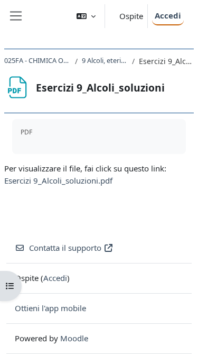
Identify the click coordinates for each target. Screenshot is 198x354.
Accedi (168, 15)
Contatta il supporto (65, 247)
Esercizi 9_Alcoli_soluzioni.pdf (58, 180)
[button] (86, 16)
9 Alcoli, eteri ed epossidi (105, 60)
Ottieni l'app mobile (50, 308)
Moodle (74, 338)
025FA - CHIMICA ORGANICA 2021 (37, 60)
